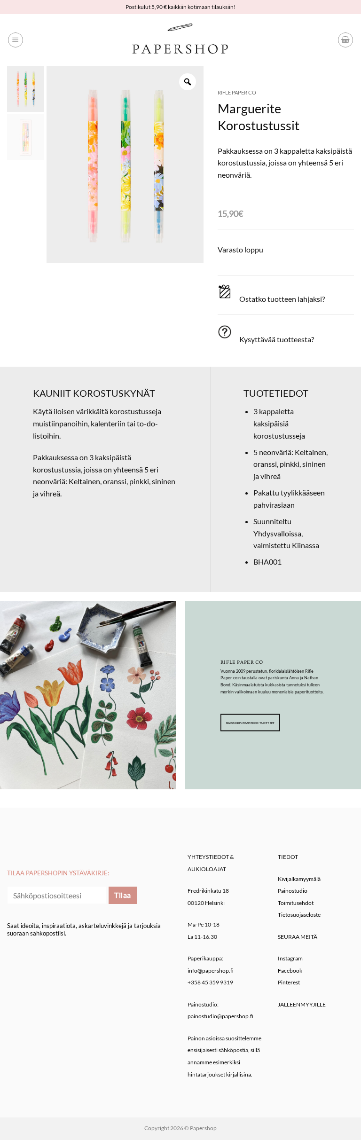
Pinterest (289, 982)
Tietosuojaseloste (299, 914)
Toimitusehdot (296, 902)
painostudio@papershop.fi (220, 1016)
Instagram (290, 958)
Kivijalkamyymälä (299, 878)
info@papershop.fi (211, 970)
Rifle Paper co (237, 92)
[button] (15, 39)
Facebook (290, 970)
